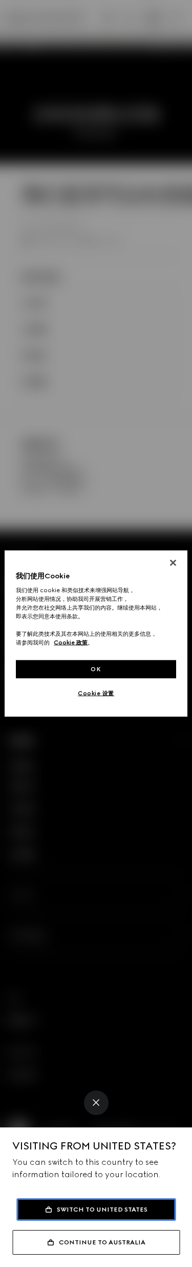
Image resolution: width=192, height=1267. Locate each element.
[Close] (96, 1102)
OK (96, 668)
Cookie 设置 (96, 693)
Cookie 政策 (71, 642)
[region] (96, 633)
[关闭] (173, 562)
